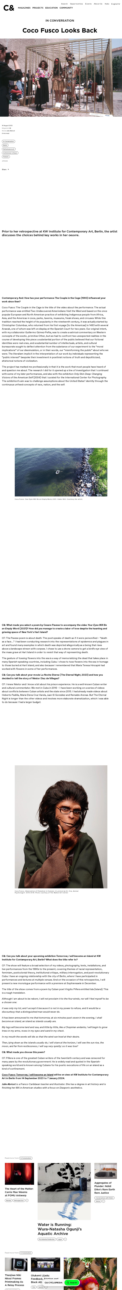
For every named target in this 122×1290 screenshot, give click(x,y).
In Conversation (8, 141)
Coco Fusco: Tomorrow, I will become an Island (27, 1074)
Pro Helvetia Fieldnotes (47, 1239)
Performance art (8, 149)
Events (88, 4)
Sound (40, 1287)
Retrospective (19, 1200)
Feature (5, 157)
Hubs (107, 4)
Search (64, 4)
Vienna (98, 1201)
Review (8, 1200)
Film (33, 1287)
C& (8, 8)
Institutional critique (10, 153)
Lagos (60, 1239)
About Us (98, 4)
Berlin (5, 145)
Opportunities (76, 4)
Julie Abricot (11, 131)
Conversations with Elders (104, 1198)
